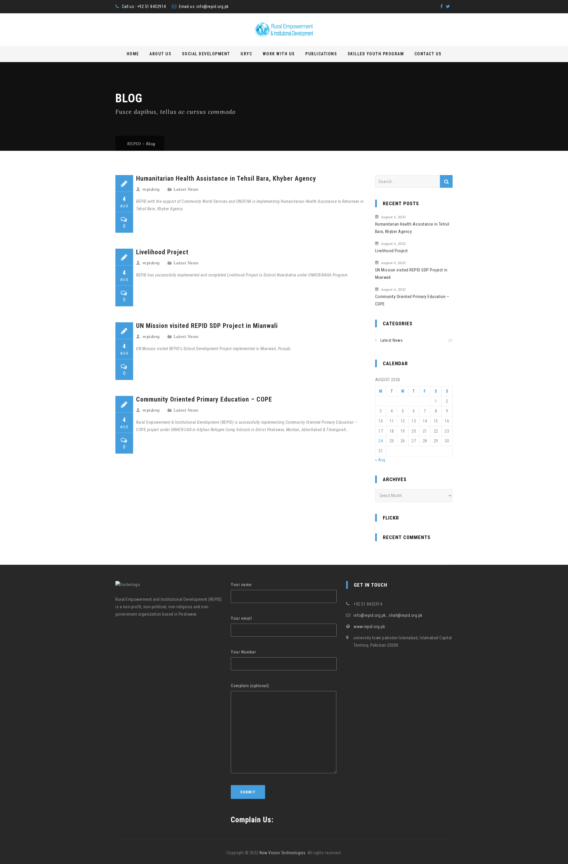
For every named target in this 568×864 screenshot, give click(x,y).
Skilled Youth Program (376, 53)
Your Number (243, 652)
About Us (160, 53)
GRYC (246, 53)
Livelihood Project (162, 252)
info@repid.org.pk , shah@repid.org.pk (388, 615)
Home (133, 53)
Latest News (186, 189)
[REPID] (284, 29)
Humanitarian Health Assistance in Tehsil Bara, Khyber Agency (226, 178)
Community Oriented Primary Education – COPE (204, 399)
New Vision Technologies (282, 852)
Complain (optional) (250, 685)
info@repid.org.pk (212, 6)
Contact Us (428, 53)
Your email (241, 618)
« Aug (380, 459)
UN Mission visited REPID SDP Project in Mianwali (207, 325)
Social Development (206, 53)
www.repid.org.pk (369, 626)
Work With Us (279, 53)
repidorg (151, 189)
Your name (241, 584)
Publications (321, 53)
